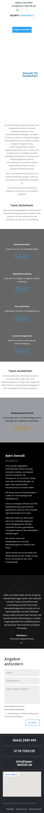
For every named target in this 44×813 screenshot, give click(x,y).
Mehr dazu (22, 256)
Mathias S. (22, 635)
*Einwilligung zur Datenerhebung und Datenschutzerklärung (21, 715)
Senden (32, 722)
